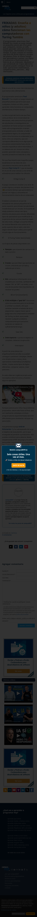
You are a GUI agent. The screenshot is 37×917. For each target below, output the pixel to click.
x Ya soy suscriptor (25, 470)
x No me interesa (11, 470)
